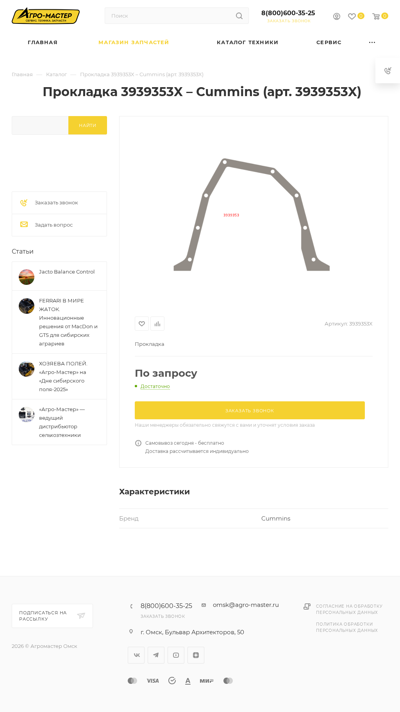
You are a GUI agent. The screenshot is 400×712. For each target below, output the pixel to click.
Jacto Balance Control (67, 271)
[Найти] (239, 15)
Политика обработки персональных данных (347, 627)
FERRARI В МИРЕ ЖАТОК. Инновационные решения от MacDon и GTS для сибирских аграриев (68, 322)
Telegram (156, 655)
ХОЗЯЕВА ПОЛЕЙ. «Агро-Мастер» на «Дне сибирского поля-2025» (63, 376)
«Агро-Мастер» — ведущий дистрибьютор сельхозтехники (62, 422)
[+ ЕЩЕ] (372, 42)
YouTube (176, 655)
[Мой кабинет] (336, 17)
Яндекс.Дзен (196, 655)
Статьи (23, 251)
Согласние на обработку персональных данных (349, 609)
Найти (87, 125)
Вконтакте (136, 655)
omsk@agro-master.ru (246, 604)
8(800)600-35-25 (288, 13)
